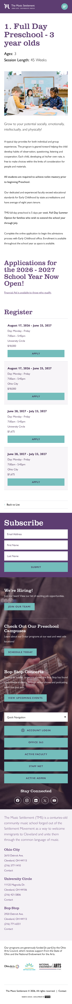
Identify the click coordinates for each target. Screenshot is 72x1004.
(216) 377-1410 (12, 865)
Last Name (12, 554)
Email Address (13, 532)
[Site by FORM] (36, 997)
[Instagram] (26, 800)
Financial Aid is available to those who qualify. (27, 292)
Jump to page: (13, 716)
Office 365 (36, 742)
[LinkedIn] (36, 800)
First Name (12, 543)
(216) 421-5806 (12, 894)
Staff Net (36, 766)
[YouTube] (54, 800)
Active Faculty (36, 754)
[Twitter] (45, 800)
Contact (8, 870)
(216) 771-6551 (12, 924)
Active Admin (36, 778)
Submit (36, 567)
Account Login (38, 730)
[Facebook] (17, 800)
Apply (36, 353)
